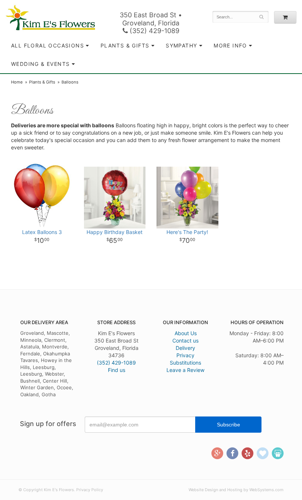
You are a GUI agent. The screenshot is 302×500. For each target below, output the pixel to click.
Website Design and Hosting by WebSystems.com (236, 489)
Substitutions (185, 362)
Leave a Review (185, 370)
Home (17, 82)
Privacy (185, 355)
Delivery (185, 348)
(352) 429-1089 (153, 31)
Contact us (185, 340)
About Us (186, 333)
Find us (116, 370)
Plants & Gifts (125, 45)
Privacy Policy (89, 489)
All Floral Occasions (47, 45)
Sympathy (181, 45)
